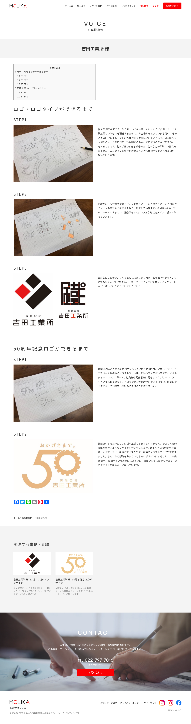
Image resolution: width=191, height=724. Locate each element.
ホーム (16, 517)
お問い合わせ (172, 5)
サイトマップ (150, 702)
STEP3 (22, 84)
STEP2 (22, 80)
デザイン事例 (96, 5)
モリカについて (128, 5)
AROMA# (144, 5)
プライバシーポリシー (130, 702)
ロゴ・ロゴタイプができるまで (31, 72)
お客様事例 (111, 5)
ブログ (156, 5)
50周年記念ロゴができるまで (30, 88)
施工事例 (81, 5)
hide (57, 67)
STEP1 (22, 76)
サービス (69, 5)
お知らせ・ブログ (108, 702)
